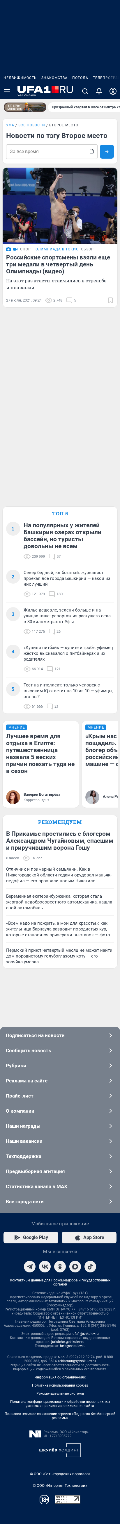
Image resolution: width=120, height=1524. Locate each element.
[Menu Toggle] (7, 91)
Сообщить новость (28, 1050)
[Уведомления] (99, 91)
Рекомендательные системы (60, 1394)
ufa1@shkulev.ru (86, 1334)
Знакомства (54, 78)
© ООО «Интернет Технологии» (60, 1485)
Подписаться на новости (35, 1035)
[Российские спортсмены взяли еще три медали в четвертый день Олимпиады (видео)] (60, 206)
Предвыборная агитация (35, 1171)
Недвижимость (20, 78)
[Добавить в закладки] (110, 300)
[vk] (45, 1266)
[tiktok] (90, 1266)
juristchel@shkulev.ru (67, 1342)
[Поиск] (85, 91)
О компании (20, 1111)
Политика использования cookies (60, 1385)
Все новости (31, 125)
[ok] (60, 1266)
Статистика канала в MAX (36, 1186)
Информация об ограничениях (60, 1377)
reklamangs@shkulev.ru (77, 1361)
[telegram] (30, 1266)
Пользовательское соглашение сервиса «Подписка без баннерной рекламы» (60, 1416)
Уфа (10, 125)
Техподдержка (23, 1156)
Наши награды (23, 1126)
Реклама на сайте (26, 1081)
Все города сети (25, 1201)
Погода (80, 78)
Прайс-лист (19, 1096)
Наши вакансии (24, 1141)
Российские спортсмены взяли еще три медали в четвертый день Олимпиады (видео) (58, 264)
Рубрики (16, 1065)
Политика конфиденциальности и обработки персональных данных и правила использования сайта (60, 1404)
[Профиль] (113, 91)
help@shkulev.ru (73, 1346)
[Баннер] (25, 107)
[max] (75, 1266)
